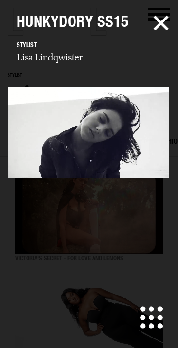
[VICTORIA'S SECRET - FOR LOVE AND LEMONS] (89, 213)
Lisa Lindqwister (50, 57)
